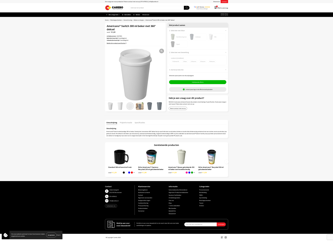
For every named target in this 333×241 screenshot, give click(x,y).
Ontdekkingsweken (174, 198)
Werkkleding (203, 192)
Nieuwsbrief (172, 213)
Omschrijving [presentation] (111, 122)
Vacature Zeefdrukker (175, 195)
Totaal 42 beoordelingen (202, 9)
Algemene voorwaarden (145, 198)
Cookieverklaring (143, 203)
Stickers (201, 205)
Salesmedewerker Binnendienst (178, 190)
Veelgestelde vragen (144, 200)
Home (107, 20)
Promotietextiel (204, 190)
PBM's (201, 195)
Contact (224, 1)
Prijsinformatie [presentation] (126, 122)
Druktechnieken (143, 208)
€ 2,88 (142, 172)
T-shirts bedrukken (174, 205)
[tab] (111, 123)
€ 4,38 (172, 172)
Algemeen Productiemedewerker (178, 192)
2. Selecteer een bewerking (179, 52)
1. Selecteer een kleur (177, 30)
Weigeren (59, 235)
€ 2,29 (112, 172)
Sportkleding (203, 198)
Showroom (216, 1)
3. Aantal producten (176, 70)
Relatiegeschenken (116, 20)
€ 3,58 (202, 172)
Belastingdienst (143, 190)
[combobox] (156, 8)
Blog (170, 203)
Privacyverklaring (143, 205)
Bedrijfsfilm (172, 211)
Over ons (171, 200)
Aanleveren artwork (144, 192)
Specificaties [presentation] (140, 122)
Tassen (201, 203)
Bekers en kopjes (139, 20)
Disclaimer (141, 211)
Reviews (202, 7)
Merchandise (172, 208)
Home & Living (128, 20)
